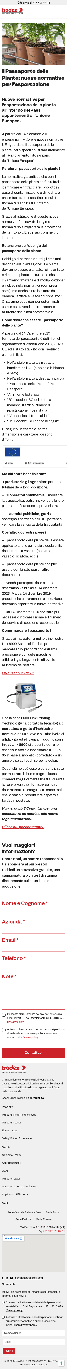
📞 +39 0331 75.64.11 (52, 1231)
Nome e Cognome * (25, 903)
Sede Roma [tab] (53, 1212)
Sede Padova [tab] (23, 1219)
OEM (5, 1170)
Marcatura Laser (11, 1122)
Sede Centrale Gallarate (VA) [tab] (24, 1212)
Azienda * (13, 922)
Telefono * (14, 958)
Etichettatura (9, 1130)
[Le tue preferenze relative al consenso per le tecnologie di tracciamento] (61, 1363)
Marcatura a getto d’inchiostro (19, 1114)
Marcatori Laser (11, 1178)
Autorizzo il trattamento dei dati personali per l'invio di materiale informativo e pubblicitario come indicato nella (36, 1033)
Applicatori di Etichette (15, 1194)
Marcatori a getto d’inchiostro (19, 1186)
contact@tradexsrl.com (29, 1277)
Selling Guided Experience (17, 1138)
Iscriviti (9, 1350)
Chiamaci (33, 3)
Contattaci (33, 1053)
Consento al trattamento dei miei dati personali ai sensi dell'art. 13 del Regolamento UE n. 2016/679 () (35, 1018)
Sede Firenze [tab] (44, 1219)
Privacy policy (16, 1022)
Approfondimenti (11, 1162)
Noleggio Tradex (11, 1155)
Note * (9, 976)
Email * (10, 940)
